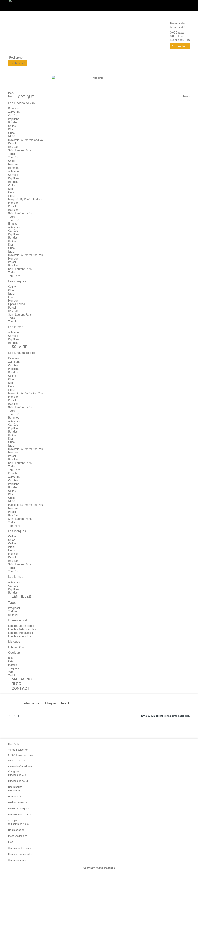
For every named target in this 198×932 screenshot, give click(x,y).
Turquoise (14, 668)
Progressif (14, 608)
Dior (10, 129)
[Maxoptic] (96, 84)
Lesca (11, 297)
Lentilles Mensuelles (20, 633)
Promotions (14, 790)
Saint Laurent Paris (20, 150)
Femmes (13, 108)
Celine (12, 126)
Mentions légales (17, 836)
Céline (12, 376)
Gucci (11, 133)
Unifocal (13, 615)
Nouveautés (14, 796)
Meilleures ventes (17, 802)
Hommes (13, 168)
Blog (10, 842)
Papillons (13, 119)
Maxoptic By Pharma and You (26, 140)
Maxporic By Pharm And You (25, 199)
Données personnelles (20, 854)
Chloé (11, 161)
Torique (12, 611)
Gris (10, 661)
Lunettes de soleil (18, 780)
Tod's (11, 154)
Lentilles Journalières (21, 626)
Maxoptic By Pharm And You (25, 255)
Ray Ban (13, 147)
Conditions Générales (20, 848)
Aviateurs (14, 112)
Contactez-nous (17, 860)
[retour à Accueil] (12, 703)
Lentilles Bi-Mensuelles (22, 629)
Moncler (13, 164)
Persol (12, 143)
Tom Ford (14, 157)
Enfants (12, 223)
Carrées (13, 115)
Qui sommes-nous (18, 824)
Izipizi (11, 136)
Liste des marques (18, 808)
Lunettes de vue (17, 774)
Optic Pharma (16, 304)
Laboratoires (16, 647)
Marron (12, 664)
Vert (10, 671)
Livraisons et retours (19, 814)
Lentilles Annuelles (19, 636)
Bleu (11, 658)
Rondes (13, 122)
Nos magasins (16, 830)
